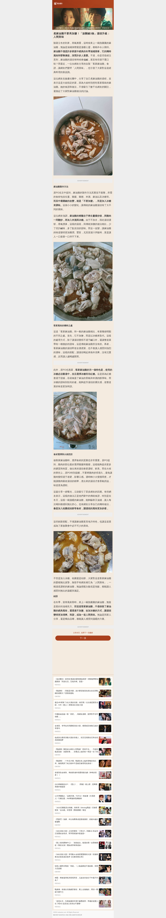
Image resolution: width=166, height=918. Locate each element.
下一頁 (83, 638)
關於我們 (56, 915)
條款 (67, 915)
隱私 (70, 915)
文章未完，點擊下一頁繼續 (83, 633)
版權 (73, 915)
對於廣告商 (78, 915)
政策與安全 (62, 915)
